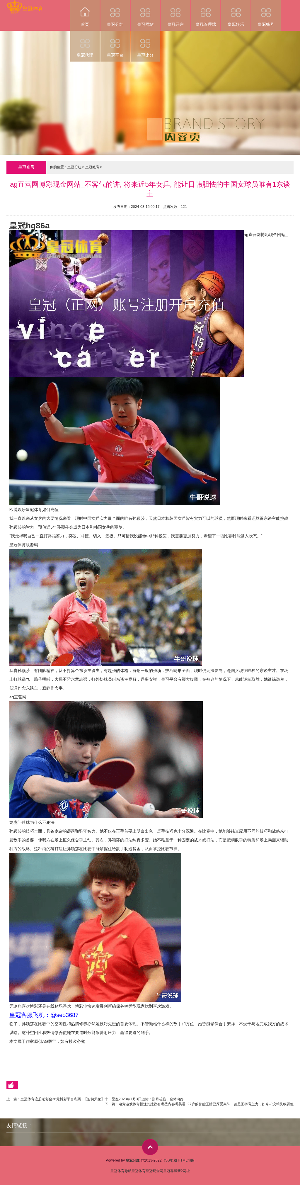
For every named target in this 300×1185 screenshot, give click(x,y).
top (150, 1147)
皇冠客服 (170, 1171)
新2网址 (183, 1171)
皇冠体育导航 (121, 1171)
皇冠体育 (139, 1171)
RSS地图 (170, 1160)
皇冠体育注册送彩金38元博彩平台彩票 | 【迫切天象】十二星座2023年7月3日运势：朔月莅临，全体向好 (102, 1099)
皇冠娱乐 (236, 24)
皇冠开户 (175, 24)
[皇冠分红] (24, 4)
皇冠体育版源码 (23, 544)
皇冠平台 (115, 55)
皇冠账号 (266, 24)
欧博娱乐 (17, 509)
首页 (85, 24)
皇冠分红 (115, 24)
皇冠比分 (145, 55)
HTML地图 (186, 1160)
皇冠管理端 (205, 24)
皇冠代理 (85, 55)
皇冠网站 (145, 24)
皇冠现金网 (154, 1171)
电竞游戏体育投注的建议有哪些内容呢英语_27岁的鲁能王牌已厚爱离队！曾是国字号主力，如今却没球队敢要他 (206, 1104)
